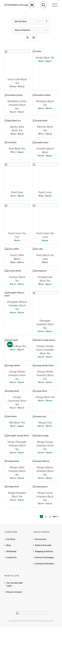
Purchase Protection (44, 563)
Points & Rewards (43, 545)
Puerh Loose (45, 192)
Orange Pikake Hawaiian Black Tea (45, 375)
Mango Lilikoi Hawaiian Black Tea (17, 471)
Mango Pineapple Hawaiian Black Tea (17, 445)
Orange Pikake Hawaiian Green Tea (17, 375)
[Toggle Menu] (54, 5)
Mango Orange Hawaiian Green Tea (45, 445)
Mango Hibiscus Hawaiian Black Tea (45, 471)
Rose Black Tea (17, 148)
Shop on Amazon (14, 592)
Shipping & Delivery (44, 551)
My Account (40, 539)
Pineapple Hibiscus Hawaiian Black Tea (17, 305)
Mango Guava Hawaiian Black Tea (45, 496)
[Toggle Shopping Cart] (32, 5)
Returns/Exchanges (44, 557)
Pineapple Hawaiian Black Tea (45, 324)
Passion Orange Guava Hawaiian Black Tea (45, 350)
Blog (8, 545)
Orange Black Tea (45, 397)
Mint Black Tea (17, 422)
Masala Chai (45, 422)
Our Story (10, 539)
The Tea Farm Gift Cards (14, 584)
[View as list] (33, 38)
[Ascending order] (47, 21)
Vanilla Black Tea (45, 57)
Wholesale (11, 551)
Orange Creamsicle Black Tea (17, 401)
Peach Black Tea (17, 346)
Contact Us (11, 557)
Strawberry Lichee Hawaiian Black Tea (17, 105)
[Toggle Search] (43, 5)
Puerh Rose (17, 192)
